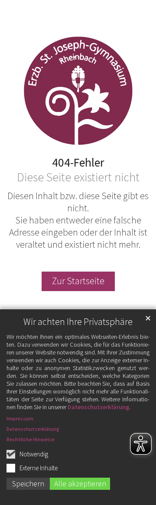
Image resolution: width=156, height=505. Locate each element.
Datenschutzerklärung (98, 407)
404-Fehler (78, 162)
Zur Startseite (78, 281)
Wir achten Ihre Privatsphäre (78, 322)
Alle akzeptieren (80, 484)
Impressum (19, 418)
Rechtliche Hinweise (30, 439)
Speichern (28, 484)
